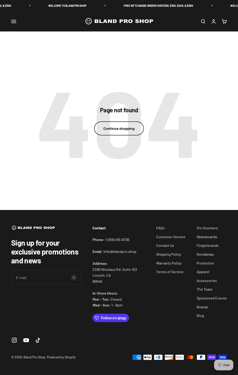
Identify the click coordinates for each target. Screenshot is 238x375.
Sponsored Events (212, 298)
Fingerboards (208, 245)
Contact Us (165, 245)
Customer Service (170, 236)
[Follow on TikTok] (38, 340)
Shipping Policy (168, 254)
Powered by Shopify (61, 357)
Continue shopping (119, 128)
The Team (204, 289)
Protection (205, 263)
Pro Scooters (207, 228)
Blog (200, 315)
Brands (202, 307)
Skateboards (207, 236)
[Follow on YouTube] (26, 340)
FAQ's (160, 228)
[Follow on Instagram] (14, 340)
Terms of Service (170, 271)
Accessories (207, 280)
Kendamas (205, 254)
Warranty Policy (169, 263)
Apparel (203, 271)
